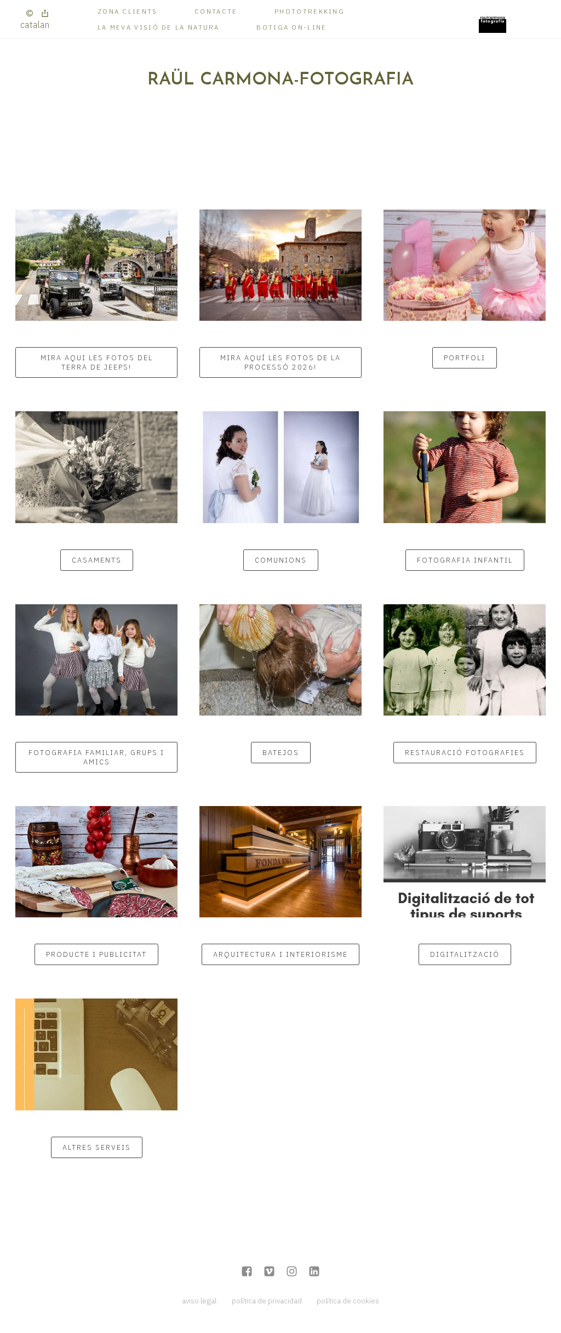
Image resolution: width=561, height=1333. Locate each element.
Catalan (34, 24)
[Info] (29, 13)
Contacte (215, 11)
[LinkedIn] (314, 1272)
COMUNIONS (281, 560)
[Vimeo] (269, 1272)
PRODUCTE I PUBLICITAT (96, 954)
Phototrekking (309, 11)
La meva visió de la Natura (159, 27)
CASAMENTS (97, 560)
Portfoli (464, 357)
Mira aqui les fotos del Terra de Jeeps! (97, 362)
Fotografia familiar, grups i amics (96, 757)
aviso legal (199, 1301)
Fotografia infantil (465, 560)
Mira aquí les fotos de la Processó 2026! (280, 362)
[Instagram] (291, 1272)
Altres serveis (96, 1147)
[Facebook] (246, 1272)
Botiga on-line (291, 27)
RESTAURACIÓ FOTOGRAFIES (465, 752)
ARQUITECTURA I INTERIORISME (280, 954)
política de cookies (348, 1301)
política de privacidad (267, 1301)
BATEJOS (280, 752)
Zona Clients (128, 11)
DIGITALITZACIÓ (465, 954)
